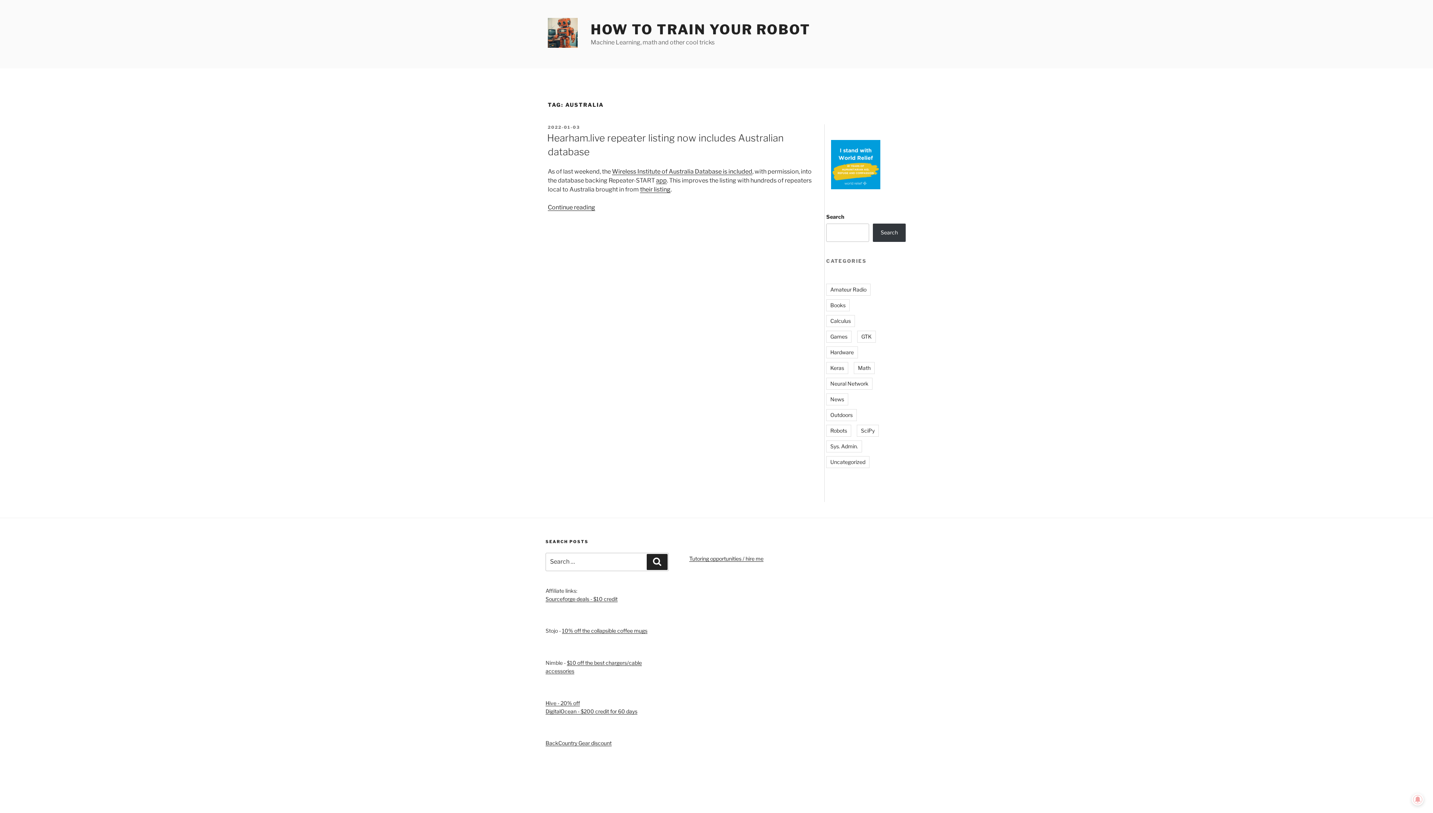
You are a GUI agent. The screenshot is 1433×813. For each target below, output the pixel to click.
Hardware (842, 352)
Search (835, 217)
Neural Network (849, 383)
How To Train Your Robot (701, 29)
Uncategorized (847, 462)
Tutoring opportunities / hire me (726, 558)
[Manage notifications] (1418, 800)
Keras (837, 368)
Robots (838, 430)
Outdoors (841, 415)
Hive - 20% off (563, 703)
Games (838, 336)
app (661, 180)
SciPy (868, 430)
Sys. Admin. (844, 446)
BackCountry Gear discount (579, 743)
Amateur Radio (848, 289)
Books (838, 305)
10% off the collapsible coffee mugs (604, 630)
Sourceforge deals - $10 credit (582, 599)
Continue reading (571, 207)
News (837, 399)
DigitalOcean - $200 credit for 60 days (591, 711)
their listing (655, 189)
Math (864, 368)
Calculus (840, 321)
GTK (866, 336)
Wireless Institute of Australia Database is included (682, 171)
